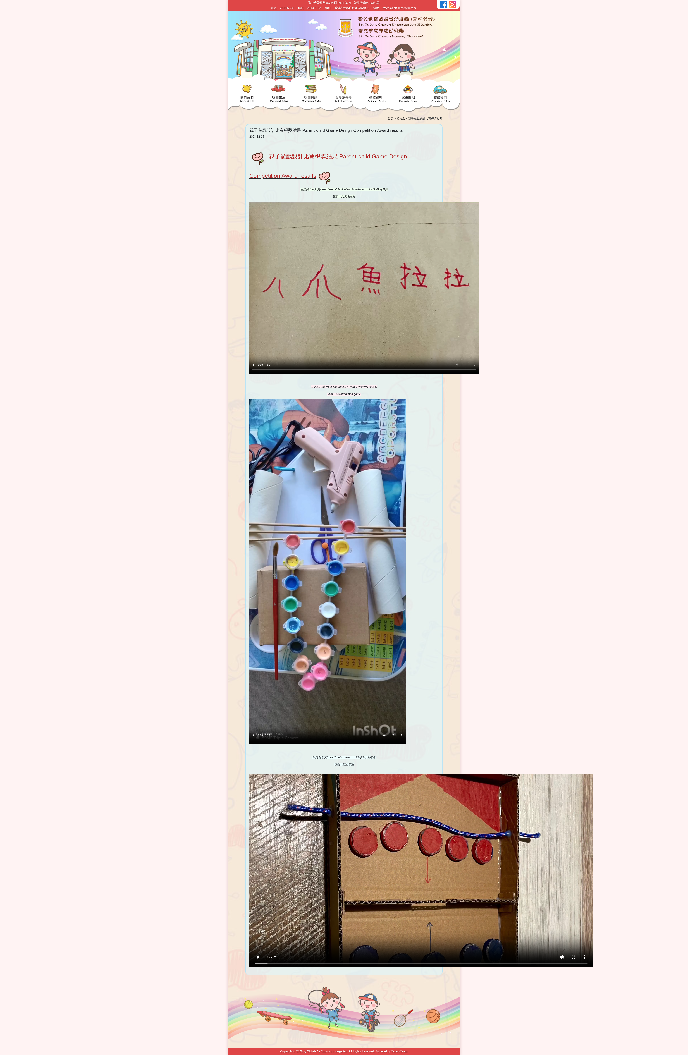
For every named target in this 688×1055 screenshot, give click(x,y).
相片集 (400, 118)
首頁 (390, 118)
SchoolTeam (399, 1051)
